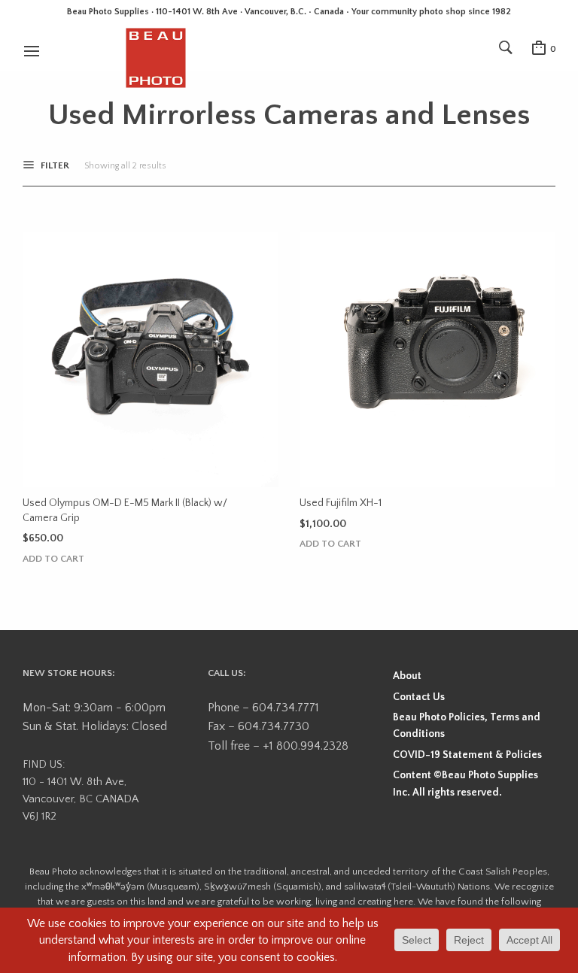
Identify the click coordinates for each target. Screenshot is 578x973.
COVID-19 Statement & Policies (467, 755)
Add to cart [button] (53, 559)
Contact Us (419, 697)
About (407, 676)
